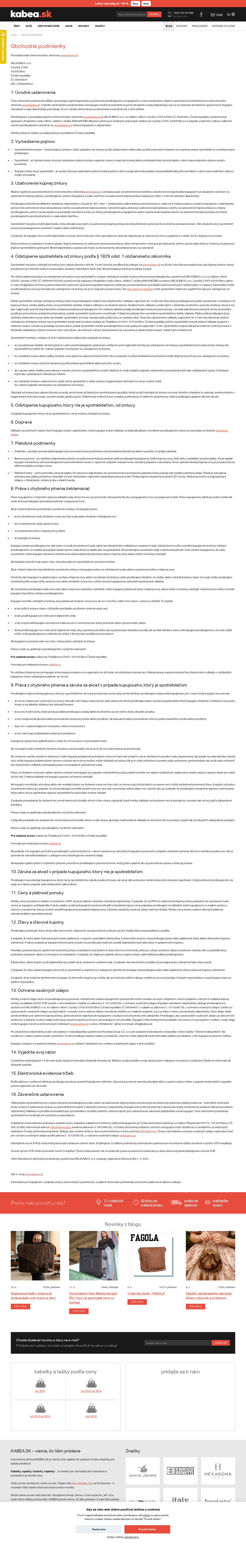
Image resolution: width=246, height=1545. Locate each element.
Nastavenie (99, 1529)
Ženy (135, 3)
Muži (146, 3)
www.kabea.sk (69, 55)
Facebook (201, 14)
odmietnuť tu (131, 1537)
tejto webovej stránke (140, 289)
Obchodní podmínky (32, 34)
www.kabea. (32, 1174)
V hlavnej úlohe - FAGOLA (146, 1293)
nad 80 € (91, 1416)
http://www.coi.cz (60, 1127)
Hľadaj (154, 14)
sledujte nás (85, 1483)
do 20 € (40, 1391)
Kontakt (182, 26)
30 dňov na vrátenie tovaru (152, 1203)
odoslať (221, 1342)
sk (41, 1174)
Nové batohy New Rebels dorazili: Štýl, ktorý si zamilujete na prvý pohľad (93, 1297)
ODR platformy (148, 1131)
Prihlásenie (200, 26)
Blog (169, 25)
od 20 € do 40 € (91, 1391)
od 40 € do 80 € (40, 1416)
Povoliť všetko (147, 1529)
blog (74, 1483)
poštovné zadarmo (191, 1203)
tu (55, 664)
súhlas (146, 1515)
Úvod (14, 34)
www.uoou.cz (128, 1135)
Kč (228, 14)
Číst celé (20, 1306)
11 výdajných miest (113, 1203)
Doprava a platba (223, 26)
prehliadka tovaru (220, 1203)
